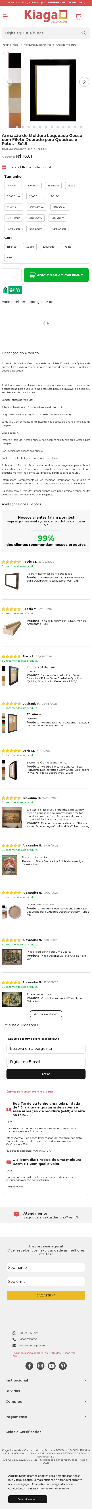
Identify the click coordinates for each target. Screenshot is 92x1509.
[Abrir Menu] (5, 16)
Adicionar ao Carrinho (60, 275)
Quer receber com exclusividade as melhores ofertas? (46, 1252)
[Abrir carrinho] (81, 16)
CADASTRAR (45, 1295)
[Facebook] (29, 1368)
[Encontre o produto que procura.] (83, 33)
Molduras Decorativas (38, 44)
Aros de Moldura (66, 44)
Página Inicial (11, 44)
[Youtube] (52, 1368)
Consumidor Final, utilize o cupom (44, 2)
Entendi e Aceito (27, 1499)
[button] (11, 127)
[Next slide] (84, 82)
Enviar (46, 1073)
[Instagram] (40, 1368)
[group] (46, 1215)
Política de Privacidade (54, 1488)
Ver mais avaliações (46, 1014)
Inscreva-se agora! (46, 1246)
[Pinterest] (63, 1368)
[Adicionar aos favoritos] (6, 53)
